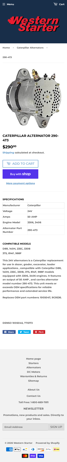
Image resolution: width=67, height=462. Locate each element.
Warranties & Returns (33, 376)
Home (6, 47)
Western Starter (23, 443)
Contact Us (33, 395)
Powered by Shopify (48, 443)
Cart (61, 4)
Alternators (33, 367)
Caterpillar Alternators (30, 47)
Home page (33, 358)
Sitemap (33, 380)
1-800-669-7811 (39, 402)
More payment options (20, 183)
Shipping (8, 152)
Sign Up (56, 427)
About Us (33, 389)
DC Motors (33, 371)
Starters (33, 363)
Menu (10, 4)
